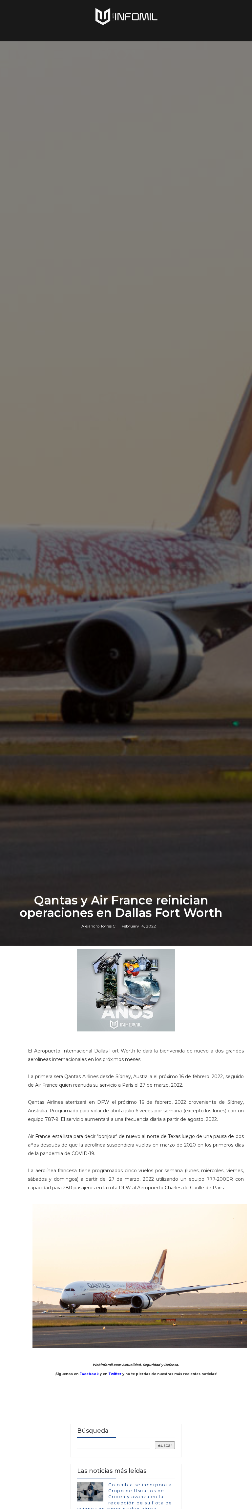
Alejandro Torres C (98, 926)
